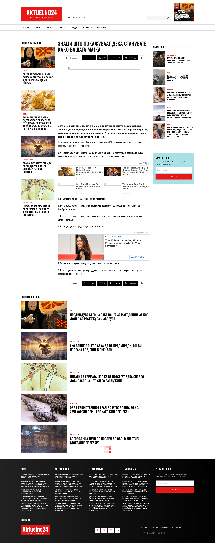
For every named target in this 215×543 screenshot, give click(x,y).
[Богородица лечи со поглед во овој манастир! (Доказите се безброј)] (44, 439)
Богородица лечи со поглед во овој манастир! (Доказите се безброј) (104, 440)
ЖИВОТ (170, 90)
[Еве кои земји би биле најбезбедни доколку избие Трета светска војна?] (159, 59)
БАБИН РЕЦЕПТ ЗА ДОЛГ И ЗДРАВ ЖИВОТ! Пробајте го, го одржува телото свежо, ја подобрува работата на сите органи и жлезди (37, 123)
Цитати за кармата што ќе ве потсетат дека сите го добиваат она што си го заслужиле (36, 211)
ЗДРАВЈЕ (26, 114)
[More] (141, 57)
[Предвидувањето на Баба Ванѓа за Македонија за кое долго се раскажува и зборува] (38, 57)
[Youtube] (117, 530)
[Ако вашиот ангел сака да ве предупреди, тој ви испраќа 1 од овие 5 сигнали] (38, 146)
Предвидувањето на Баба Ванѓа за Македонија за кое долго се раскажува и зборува (183, 14)
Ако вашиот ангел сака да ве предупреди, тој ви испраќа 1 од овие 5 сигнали (37, 168)
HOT (177, 7)
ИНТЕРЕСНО (28, 160)
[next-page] (158, 143)
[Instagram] (104, 530)
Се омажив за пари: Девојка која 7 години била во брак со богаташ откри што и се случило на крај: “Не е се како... (179, 114)
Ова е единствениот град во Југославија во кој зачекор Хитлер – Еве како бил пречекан (104, 409)
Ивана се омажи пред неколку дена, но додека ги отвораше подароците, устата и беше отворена (179, 96)
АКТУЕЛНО (171, 55)
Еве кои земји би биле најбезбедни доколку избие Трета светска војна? (178, 60)
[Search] (168, 18)
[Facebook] (97, 530)
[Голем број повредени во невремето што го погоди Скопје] (159, 77)
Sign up (173, 177)
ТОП (168, 73)
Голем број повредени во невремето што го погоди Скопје (177, 78)
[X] (111, 530)
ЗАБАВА (73, 403)
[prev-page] (154, 143)
